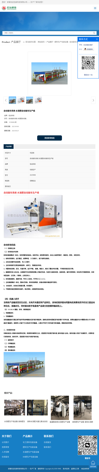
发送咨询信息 (49, 138)
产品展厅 (49, 42)
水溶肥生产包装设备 (31, 452)
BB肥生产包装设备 (30, 457)
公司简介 (5, 442)
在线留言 (5, 457)
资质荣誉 (5, 447)
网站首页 (41, 42)
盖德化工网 (75, 469)
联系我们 (47, 447)
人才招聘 (5, 452)
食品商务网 (85, 469)
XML (59, 469)
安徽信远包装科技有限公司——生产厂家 (22, 469)
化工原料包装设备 (30, 442)
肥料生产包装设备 (61, 42)
